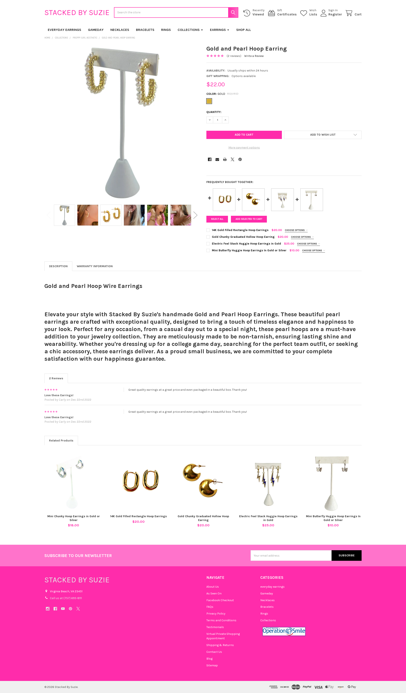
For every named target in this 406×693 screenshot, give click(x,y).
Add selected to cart (249, 219)
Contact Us (214, 652)
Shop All (243, 30)
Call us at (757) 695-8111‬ (66, 598)
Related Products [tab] (61, 440)
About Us (212, 586)
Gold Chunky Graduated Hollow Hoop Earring (203, 518)
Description (58, 266)
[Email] (217, 159)
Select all (217, 219)
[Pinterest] (240, 159)
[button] (323, 135)
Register (335, 14)
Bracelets (145, 30)
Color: (222, 94)
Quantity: (213, 112)
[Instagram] (47, 608)
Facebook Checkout (220, 600)
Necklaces (119, 30)
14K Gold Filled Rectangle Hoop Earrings (138, 516)
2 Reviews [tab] (56, 378)
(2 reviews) (234, 56)
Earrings (218, 30)
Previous (48, 215)
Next (195, 215)
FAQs (209, 607)
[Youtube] (63, 608)
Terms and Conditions (221, 620)
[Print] (225, 159)
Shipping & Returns (220, 645)
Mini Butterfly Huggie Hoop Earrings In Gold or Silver (333, 518)
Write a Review (254, 56)
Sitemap (212, 665)
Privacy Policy (215, 613)
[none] (122, 122)
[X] (232, 159)
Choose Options (295, 230)
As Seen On (214, 593)
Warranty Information (95, 266)
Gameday (96, 30)
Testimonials (215, 627)
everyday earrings (64, 30)
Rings (166, 30)
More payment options (244, 147)
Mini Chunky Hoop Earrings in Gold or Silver (73, 518)
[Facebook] (209, 159)
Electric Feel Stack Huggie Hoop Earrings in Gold (268, 518)
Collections (189, 30)
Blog (209, 658)
